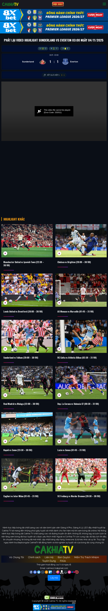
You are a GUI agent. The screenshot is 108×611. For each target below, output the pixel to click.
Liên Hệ (49, 557)
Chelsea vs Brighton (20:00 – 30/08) (74, 262)
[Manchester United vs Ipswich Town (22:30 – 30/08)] (27, 240)
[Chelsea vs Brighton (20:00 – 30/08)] (81, 240)
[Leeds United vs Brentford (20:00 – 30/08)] (27, 290)
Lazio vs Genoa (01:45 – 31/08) (71, 450)
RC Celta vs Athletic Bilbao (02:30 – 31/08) (77, 357)
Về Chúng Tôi (16, 557)
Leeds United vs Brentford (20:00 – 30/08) (23, 311)
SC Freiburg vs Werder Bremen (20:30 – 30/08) (78, 496)
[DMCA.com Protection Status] (54, 597)
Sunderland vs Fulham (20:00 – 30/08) (20, 357)
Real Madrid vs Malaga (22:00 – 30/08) (21, 403)
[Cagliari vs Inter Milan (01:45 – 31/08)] (27, 475)
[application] (54, 111)
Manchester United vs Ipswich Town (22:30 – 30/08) (23, 264)
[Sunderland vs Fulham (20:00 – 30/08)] (27, 336)
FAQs (63, 560)
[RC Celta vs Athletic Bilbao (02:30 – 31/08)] (81, 336)
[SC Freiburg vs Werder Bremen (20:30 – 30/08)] (81, 475)
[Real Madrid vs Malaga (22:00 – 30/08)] (27, 382)
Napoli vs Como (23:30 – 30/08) (17, 450)
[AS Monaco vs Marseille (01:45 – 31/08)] (81, 290)
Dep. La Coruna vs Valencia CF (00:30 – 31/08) (78, 403)
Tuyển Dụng (49, 560)
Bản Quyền (64, 557)
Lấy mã (54, 578)
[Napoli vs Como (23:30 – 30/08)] (27, 428)
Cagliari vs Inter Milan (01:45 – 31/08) (20, 496)
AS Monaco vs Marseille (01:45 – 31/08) (75, 311)
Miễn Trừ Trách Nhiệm (86, 557)
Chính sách (34, 557)
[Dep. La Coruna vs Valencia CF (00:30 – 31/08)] (81, 382)
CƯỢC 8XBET (58, 4)
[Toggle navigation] (104, 4)
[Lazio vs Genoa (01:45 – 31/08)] (81, 428)
